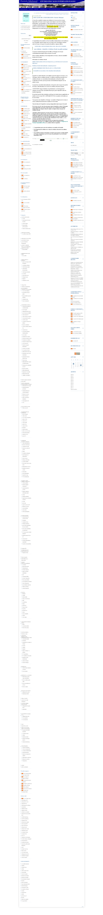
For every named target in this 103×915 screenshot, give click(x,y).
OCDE (22, 622)
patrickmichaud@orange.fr (25, 26)
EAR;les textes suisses (77, 66)
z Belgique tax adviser (25, 854)
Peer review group (25, 627)
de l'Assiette (24, 334)
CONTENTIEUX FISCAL (26, 304)
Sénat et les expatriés (24, 899)
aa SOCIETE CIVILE (25, 240)
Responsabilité (24, 249)
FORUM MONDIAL (26, 741)
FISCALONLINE (24, 882)
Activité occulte (25, 319)
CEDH (23, 735)
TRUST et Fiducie (25, 586)
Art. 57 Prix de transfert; (26, 417)
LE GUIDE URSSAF (77, 314)
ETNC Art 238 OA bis (26, 430)
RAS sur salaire (25, 686)
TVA (23, 402)
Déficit (23, 451)
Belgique (23, 593)
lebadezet (72, 272)
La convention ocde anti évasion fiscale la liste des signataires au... (77, 56)
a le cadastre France (24, 832)
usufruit (22, 765)
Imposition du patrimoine (25, 563)
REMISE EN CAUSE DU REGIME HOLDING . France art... (77, 242)
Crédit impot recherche (26, 271)
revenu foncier (24, 538)
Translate (79, 154)
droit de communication (25, 383)
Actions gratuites (25, 482)
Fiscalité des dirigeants (26, 453)
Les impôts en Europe (25, 889)
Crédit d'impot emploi (26, 266)
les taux (23, 501)
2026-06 (72, 377)
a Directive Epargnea (25, 747)
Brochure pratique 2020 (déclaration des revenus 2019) (26, 145)
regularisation (23, 635)
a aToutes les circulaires (25, 811)
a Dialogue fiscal (24, 820)
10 (73, 363)
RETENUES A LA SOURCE (26, 675)
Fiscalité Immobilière (24, 515)
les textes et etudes (76, 190)
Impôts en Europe (27, 785)
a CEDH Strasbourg (24, 817)
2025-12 (72, 386)
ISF (24, 125)
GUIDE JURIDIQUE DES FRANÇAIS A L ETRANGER (46, 68)
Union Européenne (24, 745)
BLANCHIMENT (24, 288)
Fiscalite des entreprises (25, 441)
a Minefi (22, 865)
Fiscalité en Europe (76, 86)
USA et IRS (24, 617)
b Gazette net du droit (25, 842)
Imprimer (60, 138)
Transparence (24, 760)
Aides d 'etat (24, 415)
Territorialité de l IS (25, 400)
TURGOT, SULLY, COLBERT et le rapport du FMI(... (77, 248)
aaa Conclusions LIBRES (26, 313)
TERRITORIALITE (25, 716)
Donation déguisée (25, 569)
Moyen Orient (24, 607)
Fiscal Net (36, 9)
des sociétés (24, 255)
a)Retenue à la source (25, 692)
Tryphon (72, 262)
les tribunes (26, 178)
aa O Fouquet (24, 309)
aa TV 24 (23, 835)
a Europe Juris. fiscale (25, 828)
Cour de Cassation (24, 874)
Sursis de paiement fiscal (77, 304)
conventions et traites (76, 53)
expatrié (23, 647)
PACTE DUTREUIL (24, 632)
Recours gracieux (25, 368)
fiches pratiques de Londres (77, 164)
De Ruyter (24, 640)
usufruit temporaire (25, 588)
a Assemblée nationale (25, 863)
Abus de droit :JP (25, 314)
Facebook (66, 138)
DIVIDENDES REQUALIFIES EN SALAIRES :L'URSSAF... (77, 235)
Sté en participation (25, 473)
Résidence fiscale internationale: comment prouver (44, 65)
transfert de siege (25, 475)
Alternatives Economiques (25, 837)
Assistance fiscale (25, 733)
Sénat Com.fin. (23, 850)
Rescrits (22, 897)
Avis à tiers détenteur (25, 290)
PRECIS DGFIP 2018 (27, 57)
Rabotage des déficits (27, 168)
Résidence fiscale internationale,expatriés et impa (26, 637)
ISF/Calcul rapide (27, 186)
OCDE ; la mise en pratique (77, 75)
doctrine (74, 348)
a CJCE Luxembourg (24, 818)
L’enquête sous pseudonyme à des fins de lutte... (76, 273)
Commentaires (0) (54, 138)
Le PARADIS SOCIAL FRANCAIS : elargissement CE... (77, 263)
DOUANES (23, 381)
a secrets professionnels (25, 217)
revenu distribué (25, 508)
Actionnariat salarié (25, 638)
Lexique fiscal (23, 892)
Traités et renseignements (25, 728)
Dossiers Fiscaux (65, 9)
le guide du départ (76, 125)
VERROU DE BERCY (26, 375)
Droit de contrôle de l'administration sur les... (76, 276)
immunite (23, 562)
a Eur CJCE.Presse (24, 825)
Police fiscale (24, 360)
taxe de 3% (24, 436)
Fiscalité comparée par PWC (77, 313)
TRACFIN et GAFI (24, 725)
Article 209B (24, 422)
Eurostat (22, 880)
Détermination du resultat (26, 385)
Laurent (72, 280)
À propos (26, 42)
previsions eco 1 (24, 895)
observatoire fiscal (25, 275)
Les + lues (31, 9)
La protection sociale (24, 887)
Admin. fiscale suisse (25, 870)
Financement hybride (25, 432)
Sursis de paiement (25, 300)
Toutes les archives (74, 389)
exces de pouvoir (25, 343)
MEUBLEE (24, 709)
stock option (24, 509)
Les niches (24, 273)
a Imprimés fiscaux (24, 830)
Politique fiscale (25, 277)
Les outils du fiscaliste (27, 152)
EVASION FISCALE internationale (25, 412)
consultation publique (26, 265)
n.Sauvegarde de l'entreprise (26, 621)
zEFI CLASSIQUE (24, 767)
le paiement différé (25, 576)
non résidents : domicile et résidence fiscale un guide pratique (50, 49)
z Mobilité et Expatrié (25, 855)
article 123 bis (24, 419)
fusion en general (24, 557)
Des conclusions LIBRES (77, 333)
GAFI (22, 847)
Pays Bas (24, 608)
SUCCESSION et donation (27, 581)
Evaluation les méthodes (26, 339)
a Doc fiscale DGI (24, 823)
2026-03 (72, 381)
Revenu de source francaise (25, 690)
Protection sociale (24, 633)
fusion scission (24, 458)
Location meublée (25, 461)
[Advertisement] (77, 398)
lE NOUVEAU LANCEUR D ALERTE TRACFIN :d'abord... (76, 250)
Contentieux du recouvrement (26, 289)
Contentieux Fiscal (43, 9)
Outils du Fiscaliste (23, 9)
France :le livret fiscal (26, 598)
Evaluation (24, 520)
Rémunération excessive (26, 466)
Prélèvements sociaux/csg (26, 757)
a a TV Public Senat (27, 798)
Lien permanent (48, 138)
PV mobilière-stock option (26, 655)
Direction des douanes (25, 875)
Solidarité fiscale (25, 299)
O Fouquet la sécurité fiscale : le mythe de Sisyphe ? (77, 218)
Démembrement (25, 568)
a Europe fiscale (24, 827)
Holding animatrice (25, 496)
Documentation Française (25, 879)
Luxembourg (24, 602)
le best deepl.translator (77, 37)
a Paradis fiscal (23, 867)
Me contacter (26, 40)
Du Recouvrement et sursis (26, 338)
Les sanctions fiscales (26, 350)
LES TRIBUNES (74, 145)
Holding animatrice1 (25, 523)
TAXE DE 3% (26, 137)
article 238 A (24, 424)
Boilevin (72, 275)
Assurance (24, 564)
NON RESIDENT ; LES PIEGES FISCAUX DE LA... (77, 284)
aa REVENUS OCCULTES (26, 238)
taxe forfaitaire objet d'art (26, 584)
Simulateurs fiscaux (25, 280)
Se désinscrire (74, 18)
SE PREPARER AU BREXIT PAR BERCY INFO (77, 166)
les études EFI (75, 340)
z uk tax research (24, 857)
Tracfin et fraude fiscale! (26, 228)
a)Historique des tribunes (25, 232)
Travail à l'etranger (25, 662)
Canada (23, 595)
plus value (24, 503)
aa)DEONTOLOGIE (24, 248)
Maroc (23, 603)
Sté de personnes (24, 704)
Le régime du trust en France (78, 88)
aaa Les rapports (25, 414)
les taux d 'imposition (25, 578)
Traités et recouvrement (25, 727)
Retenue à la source (25, 394)
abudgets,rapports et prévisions (24, 260)
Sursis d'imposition (25, 583)
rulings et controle (24, 698)
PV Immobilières (25, 654)
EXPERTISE (23, 440)
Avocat (23, 218)
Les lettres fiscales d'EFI (26, 233)
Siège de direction (25, 395)
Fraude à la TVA (25, 434)
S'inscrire (73, 17)
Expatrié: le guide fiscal (28, 783)
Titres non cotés (25, 407)
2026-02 (72, 383)
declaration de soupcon (26, 336)
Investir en (23, 592)
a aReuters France (24, 808)
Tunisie (23, 615)
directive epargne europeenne (26, 379)
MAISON (72, 267)
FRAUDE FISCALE (24, 551)
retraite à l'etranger (25, 660)
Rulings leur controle (25, 759)
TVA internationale (25, 476)
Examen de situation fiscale (26, 341)
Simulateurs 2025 (76, 44)
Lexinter (22, 890)
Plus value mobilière (25, 579)
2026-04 (72, 380)
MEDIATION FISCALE (26, 351)
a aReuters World (24, 810)
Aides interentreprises (26, 443)
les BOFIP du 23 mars (77, 175)
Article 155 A (24, 420)
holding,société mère (25, 459)
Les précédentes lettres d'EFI (78, 29)
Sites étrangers (26, 786)
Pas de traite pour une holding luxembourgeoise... (76, 271)
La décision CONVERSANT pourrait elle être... (77, 281)
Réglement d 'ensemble (26, 371)
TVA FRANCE (25, 719)
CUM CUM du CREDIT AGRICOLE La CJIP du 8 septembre (77, 278)
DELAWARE (24, 597)
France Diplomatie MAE (25, 884)
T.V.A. (22, 714)
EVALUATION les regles (25, 406)
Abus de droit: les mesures (26, 316)
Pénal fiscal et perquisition (75, 301)
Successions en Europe (28, 788)
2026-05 (72, 378)
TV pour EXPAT (24, 900)
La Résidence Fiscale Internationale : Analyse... (77, 268)
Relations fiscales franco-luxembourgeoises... (75, 253)
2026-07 (72, 376)
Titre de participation (25, 511)
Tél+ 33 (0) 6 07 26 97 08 (25, 29)
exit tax (23, 494)
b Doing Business (24, 840)
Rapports (24, 278)
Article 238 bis (24, 425)
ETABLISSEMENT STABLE (26, 384)
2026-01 (72, 384)
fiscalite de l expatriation (41, 138)
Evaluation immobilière (28, 123)
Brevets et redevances (26, 444)
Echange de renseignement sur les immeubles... (76, 265)
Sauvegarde (24, 471)
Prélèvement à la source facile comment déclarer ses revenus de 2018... (77, 178)
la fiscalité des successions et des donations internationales (47, 71)
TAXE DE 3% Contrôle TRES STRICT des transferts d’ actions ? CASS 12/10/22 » (57, 13)
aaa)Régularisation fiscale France (25, 254)
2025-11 (72, 387)
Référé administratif (25, 370)
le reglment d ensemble (77, 105)
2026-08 (72, 374)
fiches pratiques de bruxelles (78, 162)
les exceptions (75, 137)
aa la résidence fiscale (76, 122)
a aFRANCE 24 (24, 803)
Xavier (72, 283)
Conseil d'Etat (23, 872)
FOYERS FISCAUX (25, 550)
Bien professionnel (25, 566)
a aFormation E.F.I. (24, 800)
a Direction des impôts (25, 822)
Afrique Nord (23, 284)
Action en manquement (26, 749)
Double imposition (25, 752)
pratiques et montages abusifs (75, 302)
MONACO (24, 605)
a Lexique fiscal (24, 833)
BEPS (23, 624)
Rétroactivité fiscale (25, 373)
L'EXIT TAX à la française (77, 124)
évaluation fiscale (25, 521)
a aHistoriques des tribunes (25, 805)
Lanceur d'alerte (25, 223)
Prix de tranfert (24, 671)
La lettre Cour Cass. (24, 848)
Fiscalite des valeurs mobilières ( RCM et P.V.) (25, 481)
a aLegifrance (23, 806)
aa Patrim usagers (27, 108)
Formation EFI (23, 548)
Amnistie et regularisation (25, 286)
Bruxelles (24, 427)
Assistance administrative (26, 750)
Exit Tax (23, 645)
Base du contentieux (25, 324)
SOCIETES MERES (24, 703)
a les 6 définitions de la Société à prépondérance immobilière (26, 91)
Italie (23, 600)
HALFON (72, 265)
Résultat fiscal (23, 666)
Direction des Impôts (24, 877)
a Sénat (22, 868)
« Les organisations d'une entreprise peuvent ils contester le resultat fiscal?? (45, 13)
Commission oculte (25, 446)
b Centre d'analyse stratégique (26, 838)
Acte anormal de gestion (26, 318)
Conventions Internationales (54, 9)
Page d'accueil (61, 13)
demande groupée (25, 736)
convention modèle (25, 625)
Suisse (23, 612)
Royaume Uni (24, 610)
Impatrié (23, 649)
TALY (22, 724)
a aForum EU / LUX (24, 801)
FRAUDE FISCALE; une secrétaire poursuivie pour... (77, 286)
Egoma (72, 278)
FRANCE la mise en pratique (78, 70)
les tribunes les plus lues (77, 200)
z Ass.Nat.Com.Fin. (24, 852)
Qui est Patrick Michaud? (25, 27)
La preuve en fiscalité (25, 348)
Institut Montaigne (24, 885)
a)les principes (75, 136)
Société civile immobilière (26, 543)
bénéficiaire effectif (25, 693)
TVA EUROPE (25, 718)
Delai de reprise (25, 429)
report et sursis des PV (26, 504)
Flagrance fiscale (25, 552)
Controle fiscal (24, 329)
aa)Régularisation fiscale (26, 311)
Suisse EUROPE (25, 613)
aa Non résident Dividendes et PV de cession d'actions (26, 86)
